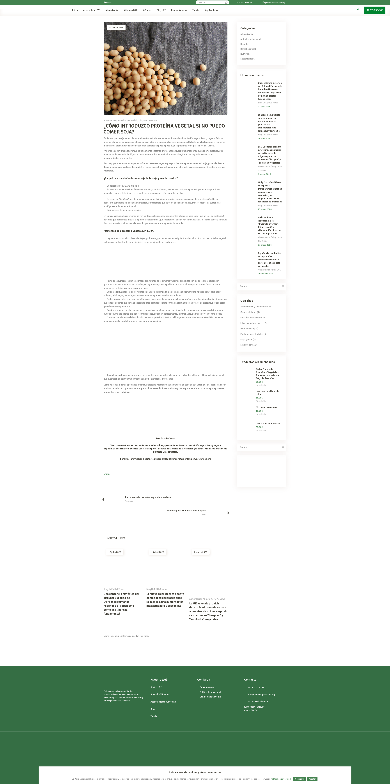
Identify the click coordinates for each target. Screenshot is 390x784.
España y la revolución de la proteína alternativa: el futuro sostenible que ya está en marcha (269, 259)
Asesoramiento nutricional (163, 701)
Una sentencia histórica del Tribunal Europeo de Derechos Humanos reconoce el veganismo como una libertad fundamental (121, 604)
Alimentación (110, 120)
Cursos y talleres (248, 312)
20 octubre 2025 (265, 273)
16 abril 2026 (157, 552)
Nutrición (245, 53)
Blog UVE (143, 120)
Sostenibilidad (247, 58)
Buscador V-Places (160, 694)
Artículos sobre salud (127, 120)
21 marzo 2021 (116, 27)
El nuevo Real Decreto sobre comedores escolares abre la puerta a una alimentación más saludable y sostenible (165, 600)
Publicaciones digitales (251, 334)
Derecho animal (248, 49)
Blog (153, 709)
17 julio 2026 (114, 552)
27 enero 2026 (265, 209)
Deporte (153, 120)
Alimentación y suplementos (254, 306)
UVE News (119, 589)
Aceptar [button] (312, 779)
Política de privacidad (281, 779)
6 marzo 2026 (200, 552)
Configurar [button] (299, 779)
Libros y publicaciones (251, 323)
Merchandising (247, 328)
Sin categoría (247, 344)
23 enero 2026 (265, 245)
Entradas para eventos (251, 317)
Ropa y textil (246, 339)
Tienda (154, 716)
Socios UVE (156, 687)
